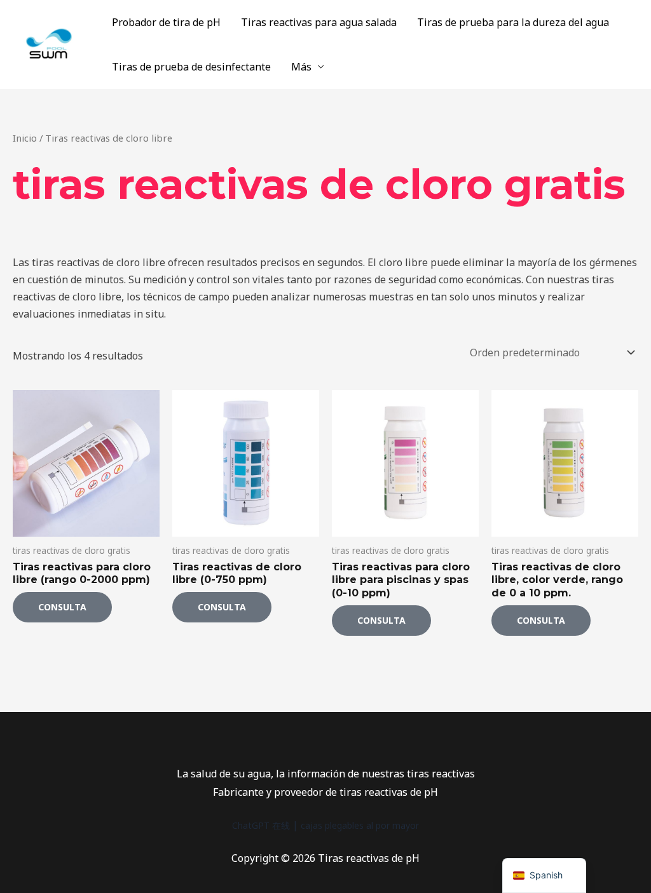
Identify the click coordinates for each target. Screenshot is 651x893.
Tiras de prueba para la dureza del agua (513, 22)
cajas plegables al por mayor (360, 825)
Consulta (62, 607)
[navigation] (544, 875)
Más (301, 67)
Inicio (25, 137)
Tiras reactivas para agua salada (319, 22)
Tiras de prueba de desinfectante (191, 67)
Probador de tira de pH (166, 22)
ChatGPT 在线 (261, 825)
